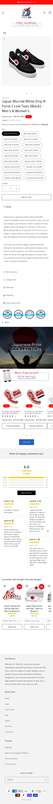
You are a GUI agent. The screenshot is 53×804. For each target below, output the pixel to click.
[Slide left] (21, 93)
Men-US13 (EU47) (31, 156)
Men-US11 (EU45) (31, 150)
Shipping (4, 120)
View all (26, 442)
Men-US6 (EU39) (30, 133)
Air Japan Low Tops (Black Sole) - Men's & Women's (34, 412)
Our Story (8, 726)
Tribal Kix (28, 799)
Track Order (9, 709)
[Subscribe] (45, 780)
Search (7, 721)
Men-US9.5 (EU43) (32, 145)
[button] (3, 13)
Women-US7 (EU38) (34, 167)
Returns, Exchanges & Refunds (16, 753)
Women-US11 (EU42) (35, 178)
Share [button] (7, 322)
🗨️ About (7, 207)
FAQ (6, 715)
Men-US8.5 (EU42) (11, 145)
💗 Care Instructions (11, 303)
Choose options (13, 426)
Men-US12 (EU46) (11, 156)
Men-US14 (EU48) (11, 161)
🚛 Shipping (8, 295)
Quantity (5, 183)
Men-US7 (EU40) (11, 139)
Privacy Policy (10, 764)
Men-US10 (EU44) (11, 150)
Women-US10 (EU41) (12, 178)
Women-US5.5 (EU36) (33, 161)
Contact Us (9, 732)
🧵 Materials (8, 287)
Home (7, 698)
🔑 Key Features (10, 272)
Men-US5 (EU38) (10, 133)
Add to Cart (12, 627)
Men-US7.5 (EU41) (31, 139)
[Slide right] (32, 93)
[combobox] (12, 621)
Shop (7, 704)
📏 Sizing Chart (9, 280)
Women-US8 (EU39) (12, 172)
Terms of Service (11, 758)
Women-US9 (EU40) (34, 172)
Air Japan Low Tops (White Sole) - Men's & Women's (11, 412)
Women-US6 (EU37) (12, 167)
